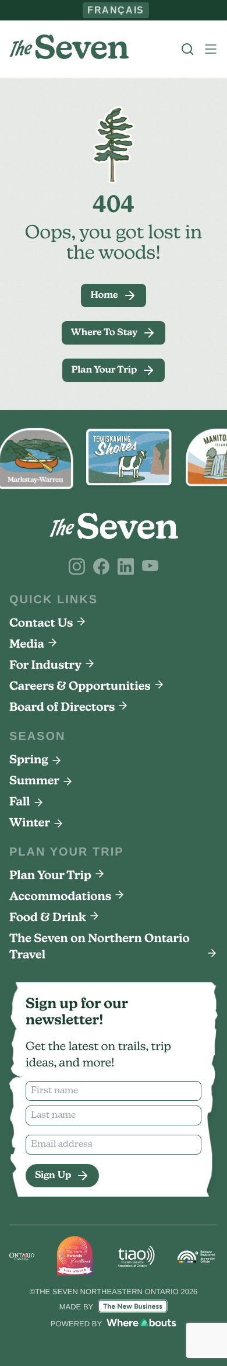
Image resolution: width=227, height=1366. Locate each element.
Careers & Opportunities (80, 687)
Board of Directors (62, 708)
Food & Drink (47, 918)
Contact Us (41, 624)
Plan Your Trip (50, 876)
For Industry (45, 666)
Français (116, 10)
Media (26, 645)
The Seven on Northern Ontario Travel (99, 947)
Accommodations (60, 897)
